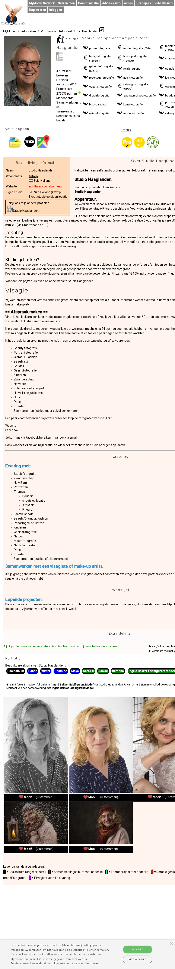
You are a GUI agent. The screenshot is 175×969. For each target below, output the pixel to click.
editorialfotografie (100, 86)
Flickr (108, 418)
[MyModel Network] (13, 24)
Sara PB (88, 671)
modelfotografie (133, 113)
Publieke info (164, 3)
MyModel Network (41, 3)
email (73, 437)
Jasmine (61, 671)
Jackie (103, 671)
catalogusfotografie (135, 84)
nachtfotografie (133, 77)
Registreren (37, 10)
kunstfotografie (133, 104)
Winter (45, 671)
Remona (118, 671)
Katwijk (33, 176)
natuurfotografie (99, 113)
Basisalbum (15, 671)
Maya (75, 671)
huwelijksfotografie (135, 56)
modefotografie (133, 48)
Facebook (16, 321)
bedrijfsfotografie (100, 56)
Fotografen (28, 31)
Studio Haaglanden (26, 210)
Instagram (31, 321)
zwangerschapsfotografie (139, 95)
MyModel (9, 31)
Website (10, 425)
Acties (128, 3)
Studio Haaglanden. (93, 179)
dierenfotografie (99, 95)
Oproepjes (143, 3)
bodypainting (97, 104)
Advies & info (111, 3)
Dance (32, 671)
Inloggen (55, 10)
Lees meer (91, 963)
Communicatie (88, 3)
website (55, 321)
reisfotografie (131, 68)
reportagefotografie (101, 77)
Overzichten (66, 3)
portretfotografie (99, 48)
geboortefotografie (101, 66)
